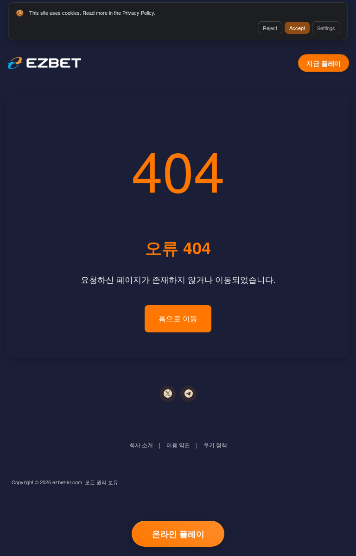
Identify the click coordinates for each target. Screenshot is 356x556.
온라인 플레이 (178, 534)
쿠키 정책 (215, 445)
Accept (297, 27)
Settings (326, 27)
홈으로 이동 (178, 318)
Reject (270, 27)
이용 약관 (178, 445)
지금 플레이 (323, 63)
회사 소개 (141, 445)
